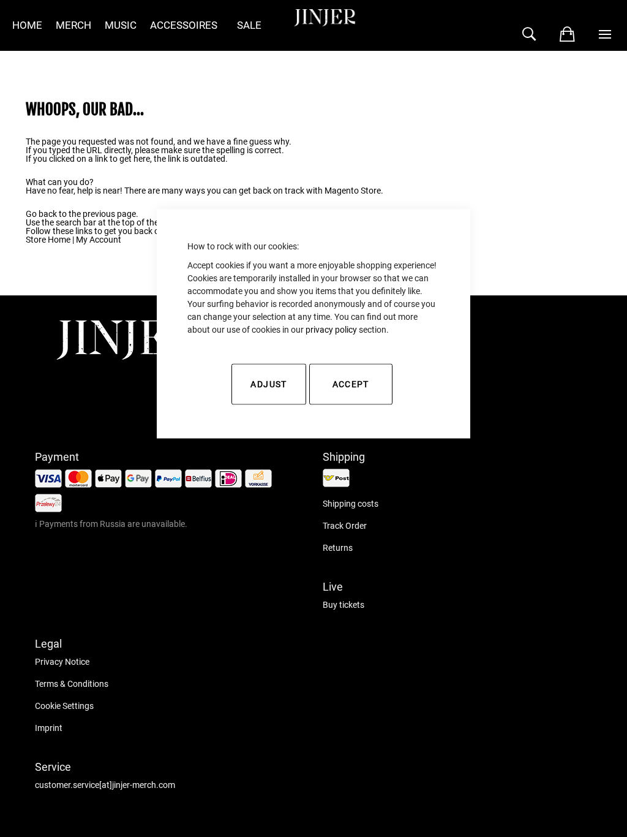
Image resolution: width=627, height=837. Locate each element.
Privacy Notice (62, 662)
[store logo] (127, 357)
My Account (98, 239)
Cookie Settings (64, 706)
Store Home (48, 239)
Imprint (48, 728)
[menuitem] (27, 25)
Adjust (268, 384)
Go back (41, 214)
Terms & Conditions (71, 684)
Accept (350, 384)
